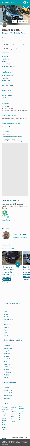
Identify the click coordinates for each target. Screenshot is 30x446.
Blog (12, 424)
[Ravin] (6, 235)
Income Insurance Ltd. (22, 418)
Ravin (23, 33)
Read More (5, 52)
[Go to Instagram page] (8, 403)
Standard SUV (13, 33)
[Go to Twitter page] (5, 403)
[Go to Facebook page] (3, 403)
